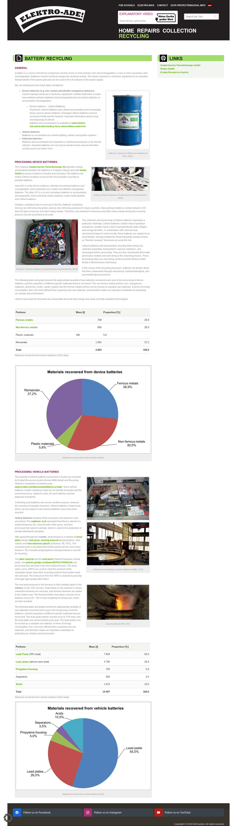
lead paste (34, 540)
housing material (50, 540)
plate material (26, 559)
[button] (8, 818)
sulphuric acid (38, 521)
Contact (162, 5)
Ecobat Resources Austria (174, 72)
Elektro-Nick (146, 5)
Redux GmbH (167, 69)
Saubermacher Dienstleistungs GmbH (180, 65)
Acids (19, 684)
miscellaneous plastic (38, 543)
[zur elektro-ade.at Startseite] (50, 20)
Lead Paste (22, 654)
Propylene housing (27, 669)
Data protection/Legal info (188, 5)
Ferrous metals (24, 320)
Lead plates (22, 661)
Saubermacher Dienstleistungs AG (47, 167)
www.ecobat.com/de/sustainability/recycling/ (38, 487)
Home (126, 30)
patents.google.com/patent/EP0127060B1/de (49, 562)
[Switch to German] (209, 5)
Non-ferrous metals (27, 327)
